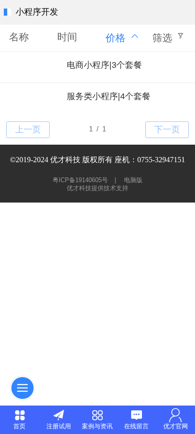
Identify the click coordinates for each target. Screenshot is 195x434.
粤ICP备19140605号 (81, 180)
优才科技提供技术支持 (97, 188)
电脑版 (133, 180)
